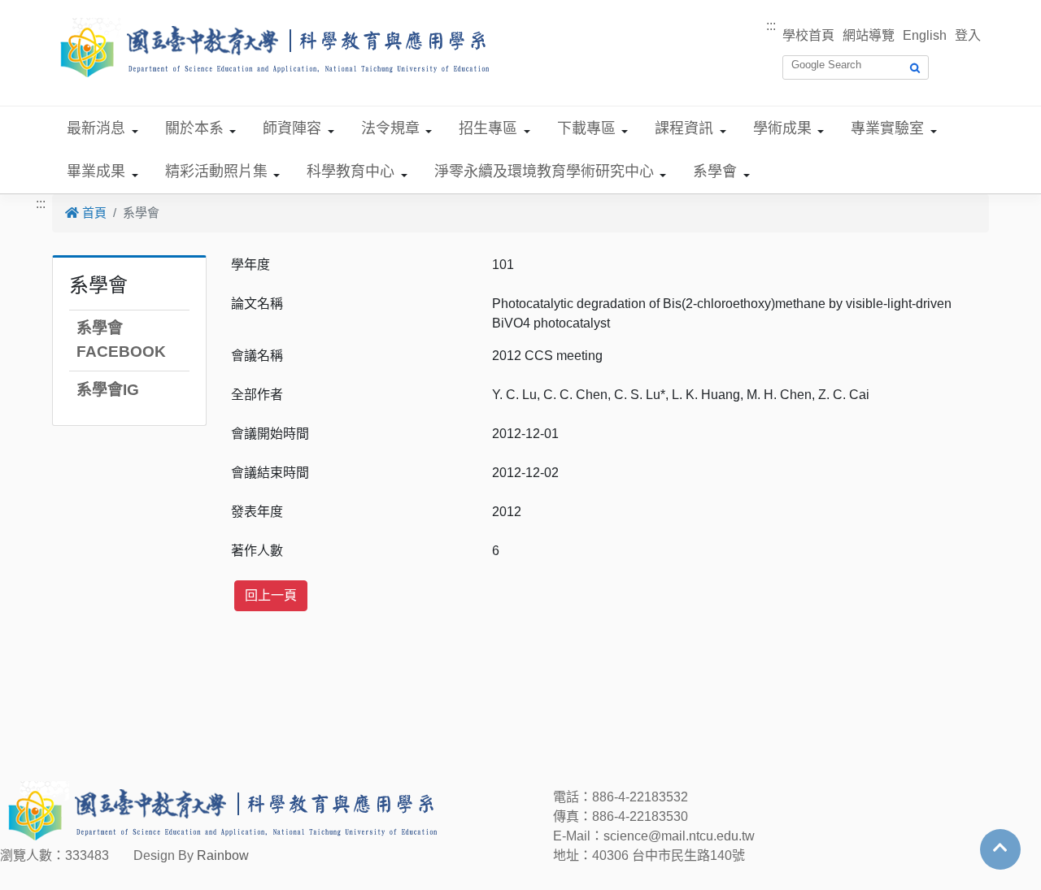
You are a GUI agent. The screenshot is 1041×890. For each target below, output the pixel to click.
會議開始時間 (270, 434)
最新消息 (96, 128)
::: (771, 26)
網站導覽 (869, 35)
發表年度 (257, 512)
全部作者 (257, 395)
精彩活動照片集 (216, 171)
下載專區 (586, 128)
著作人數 (257, 551)
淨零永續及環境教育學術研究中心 (544, 171)
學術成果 (782, 128)
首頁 (93, 212)
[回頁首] (1000, 848)
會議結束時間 (270, 473)
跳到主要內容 (39, 9)
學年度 (250, 264)
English (925, 35)
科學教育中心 (350, 171)
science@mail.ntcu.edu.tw (679, 836)
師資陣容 (292, 128)
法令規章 (390, 128)
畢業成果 (96, 171)
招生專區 (488, 128)
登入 (968, 35)
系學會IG (107, 389)
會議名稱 (257, 356)
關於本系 (194, 128)
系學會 (715, 171)
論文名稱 (257, 303)
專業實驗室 (887, 128)
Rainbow (223, 855)
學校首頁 (808, 35)
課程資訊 (684, 128)
